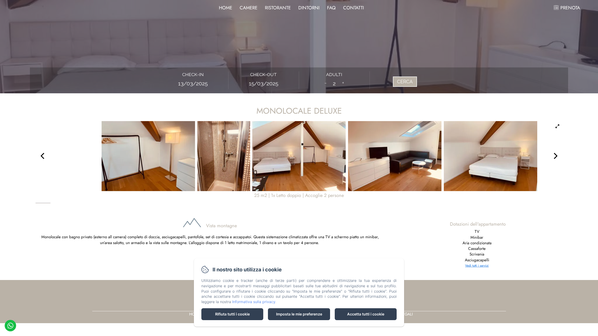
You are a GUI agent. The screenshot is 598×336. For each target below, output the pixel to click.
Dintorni (309, 7)
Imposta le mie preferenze (299, 314)
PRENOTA (570, 7)
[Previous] (43, 156)
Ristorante (278, 7)
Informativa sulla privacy (253, 301)
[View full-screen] (557, 126)
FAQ (331, 7)
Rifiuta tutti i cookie (232, 314)
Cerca (405, 81)
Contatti (353, 7)
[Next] (555, 156)
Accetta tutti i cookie (365, 314)
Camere (248, 7)
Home (225, 7)
